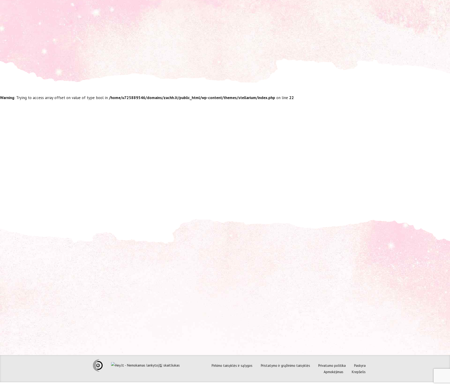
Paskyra (360, 365)
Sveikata (267, 188)
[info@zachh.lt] (159, 288)
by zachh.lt (299, 188)
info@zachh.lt (176, 288)
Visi (282, 188)
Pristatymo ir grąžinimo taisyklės (285, 365)
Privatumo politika (332, 365)
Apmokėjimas (333, 371)
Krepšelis (359, 371)
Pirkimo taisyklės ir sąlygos (231, 365)
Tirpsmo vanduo (256, 129)
